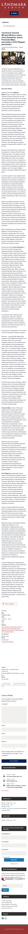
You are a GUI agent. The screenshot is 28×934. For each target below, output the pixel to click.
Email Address (6, 834)
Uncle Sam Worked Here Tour (14, 776)
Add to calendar (9, 604)
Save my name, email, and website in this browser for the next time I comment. (13, 753)
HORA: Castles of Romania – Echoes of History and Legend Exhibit (16, 786)
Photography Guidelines (13, 808)
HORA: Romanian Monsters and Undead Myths (6, 685)
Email (4, 733)
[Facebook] (3, 918)
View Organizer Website (7, 642)
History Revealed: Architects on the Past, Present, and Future (19, 684)
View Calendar (5, 790)
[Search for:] (14, 886)
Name (4, 725)
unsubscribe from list (14, 863)
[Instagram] (5, 918)
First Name (5, 842)
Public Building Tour (12, 781)
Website (4, 741)
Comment (5, 704)
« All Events (5, 22)
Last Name (5, 849)
